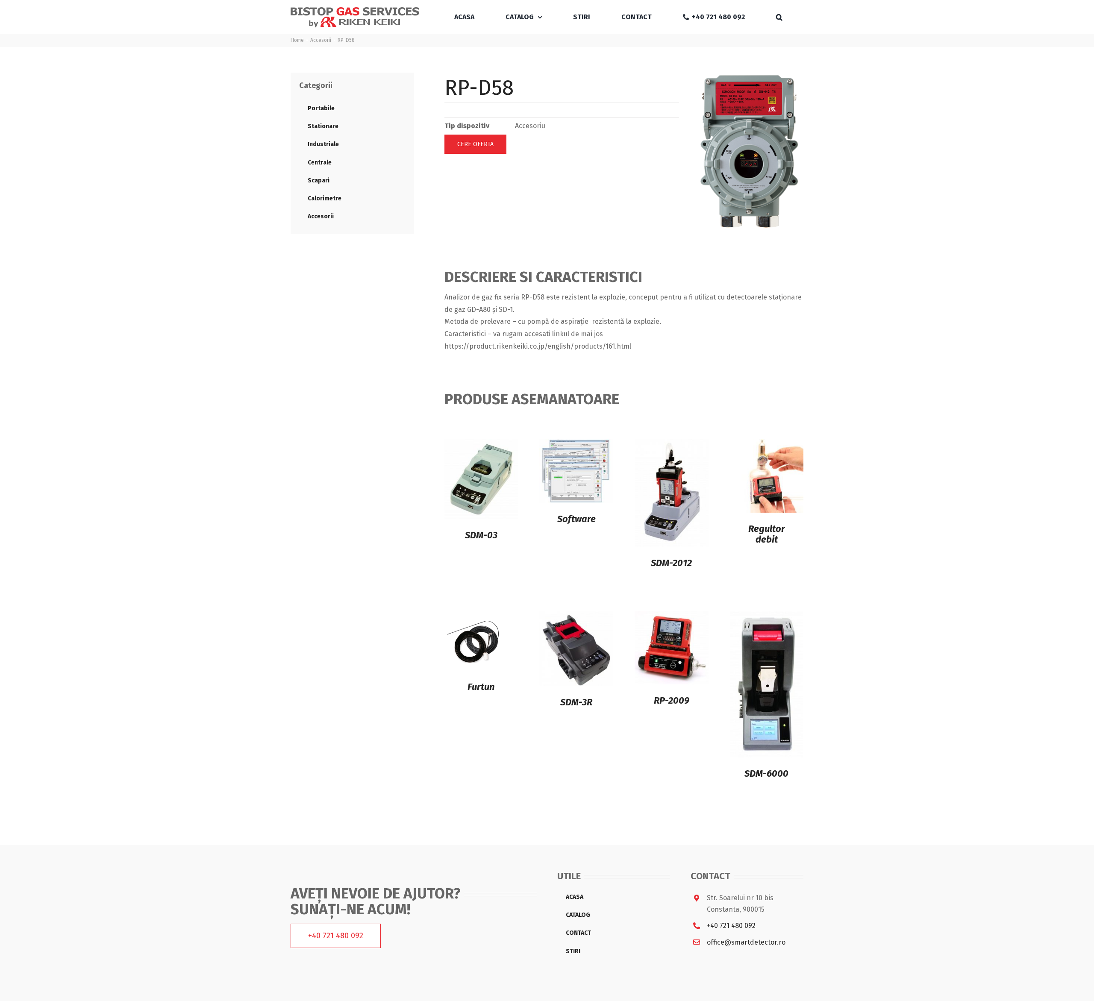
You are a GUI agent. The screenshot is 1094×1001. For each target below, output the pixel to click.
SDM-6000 (766, 773)
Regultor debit (766, 534)
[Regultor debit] (767, 445)
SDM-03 (481, 535)
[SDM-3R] (576, 617)
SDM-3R (576, 702)
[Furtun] (474, 617)
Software (576, 519)
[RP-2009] (672, 617)
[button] (779, 17)
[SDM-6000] (767, 617)
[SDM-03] (481, 445)
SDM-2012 (671, 563)
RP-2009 (671, 700)
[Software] (576, 445)
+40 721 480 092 (731, 926)
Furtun (481, 687)
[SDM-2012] (672, 445)
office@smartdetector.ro (746, 942)
